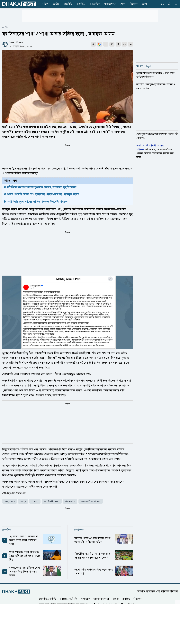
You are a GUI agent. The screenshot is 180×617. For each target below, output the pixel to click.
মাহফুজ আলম (9, 501)
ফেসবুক (23, 501)
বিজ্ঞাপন (137, 598)
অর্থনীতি (81, 3)
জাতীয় (56, 3)
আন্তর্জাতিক (94, 3)
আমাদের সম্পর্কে (101, 598)
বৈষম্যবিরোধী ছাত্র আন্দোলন (91, 501)
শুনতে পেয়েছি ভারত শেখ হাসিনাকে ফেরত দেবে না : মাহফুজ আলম (43, 194)
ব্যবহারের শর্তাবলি (68, 598)
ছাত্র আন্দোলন (70, 501)
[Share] (93, 44)
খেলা (122, 3)
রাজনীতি (68, 3)
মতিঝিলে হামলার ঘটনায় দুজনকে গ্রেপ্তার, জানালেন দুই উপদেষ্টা (41, 187)
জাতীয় (5, 27)
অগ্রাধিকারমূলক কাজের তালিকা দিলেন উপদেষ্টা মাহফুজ (37, 201)
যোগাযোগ (85, 598)
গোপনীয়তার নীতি (47, 598)
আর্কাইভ (126, 598)
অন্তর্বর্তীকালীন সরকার (51, 501)
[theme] (162, 4)
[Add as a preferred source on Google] (99, 44)
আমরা (116, 598)
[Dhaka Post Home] (16, 592)
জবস (144, 3)
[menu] (175, 4)
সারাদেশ (108, 3)
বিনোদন (134, 3)
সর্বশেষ (45, 3)
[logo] (19, 4)
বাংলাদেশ (35, 501)
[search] (169, 4)
